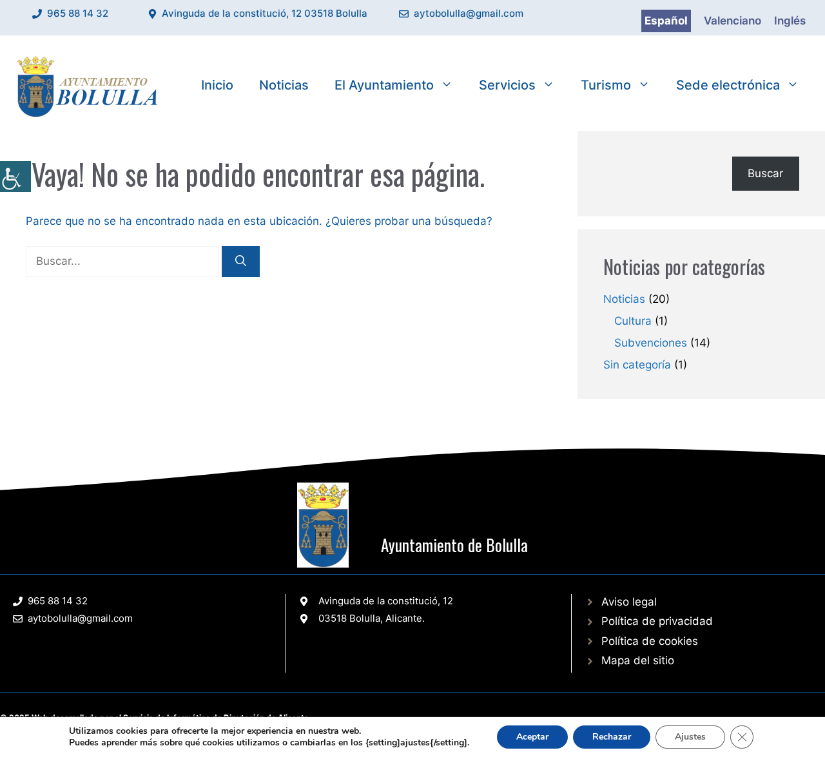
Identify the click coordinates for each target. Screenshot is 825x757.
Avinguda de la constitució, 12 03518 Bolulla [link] (264, 13)
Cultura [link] (633, 320)
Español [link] (666, 20)
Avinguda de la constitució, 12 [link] (385, 601)
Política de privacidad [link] (657, 621)
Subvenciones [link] (650, 342)
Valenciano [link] (732, 20)
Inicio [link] (217, 85)
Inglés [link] (790, 20)
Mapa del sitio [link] (637, 660)
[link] (15, 176)
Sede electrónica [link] (728, 85)
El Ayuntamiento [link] (384, 85)
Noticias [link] (284, 85)
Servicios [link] (507, 85)
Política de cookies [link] (649, 641)
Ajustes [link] (690, 737)
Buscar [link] (765, 173)
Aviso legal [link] (629, 601)
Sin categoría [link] (637, 364)
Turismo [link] (606, 85)
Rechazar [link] (611, 737)
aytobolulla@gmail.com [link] (468, 13)
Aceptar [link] (532, 737)
